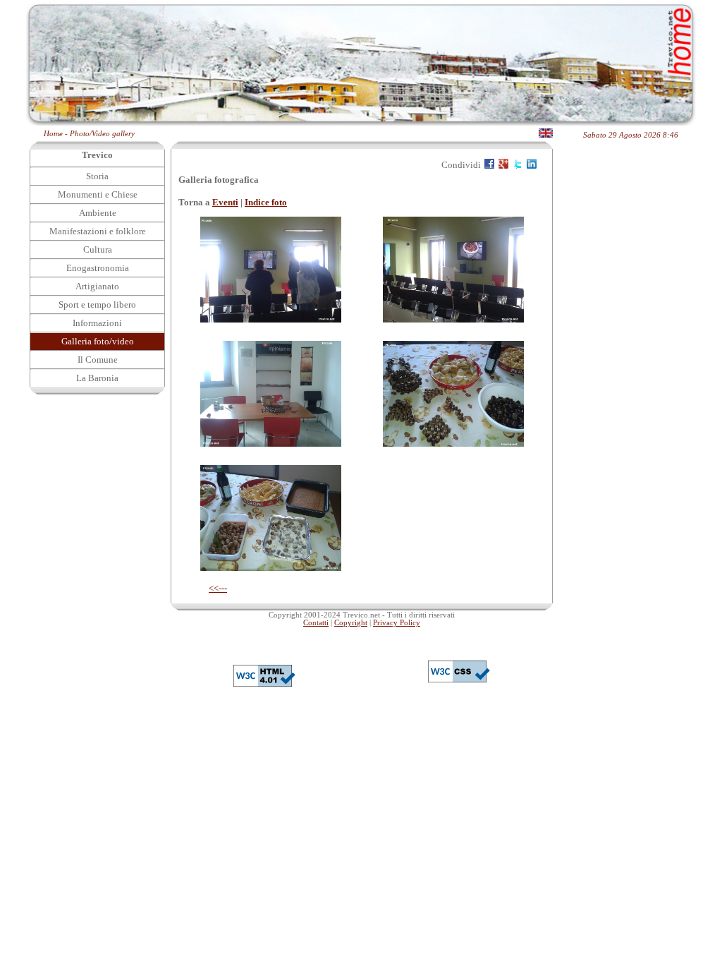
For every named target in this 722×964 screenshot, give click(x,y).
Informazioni (97, 323)
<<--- (218, 588)
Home (53, 134)
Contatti (316, 623)
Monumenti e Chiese (97, 194)
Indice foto (266, 202)
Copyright (350, 623)
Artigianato (97, 286)
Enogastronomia (97, 268)
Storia (97, 176)
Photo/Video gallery (102, 134)
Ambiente (97, 212)
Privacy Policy (396, 623)
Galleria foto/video (97, 341)
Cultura (97, 249)
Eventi (225, 202)
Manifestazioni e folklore (97, 231)
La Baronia (97, 378)
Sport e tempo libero (97, 304)
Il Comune (98, 359)
